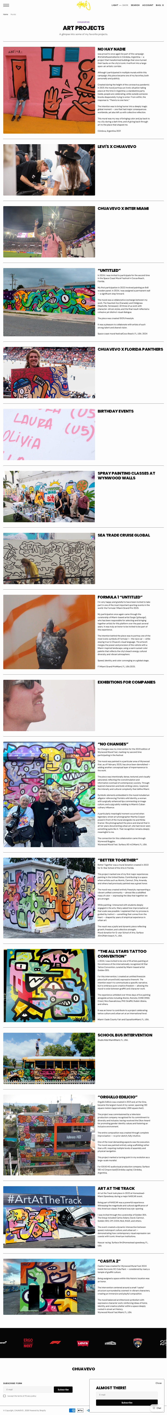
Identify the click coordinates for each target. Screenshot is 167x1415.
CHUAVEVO (19, 1410)
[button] (7, 5)
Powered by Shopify (38, 1410)
